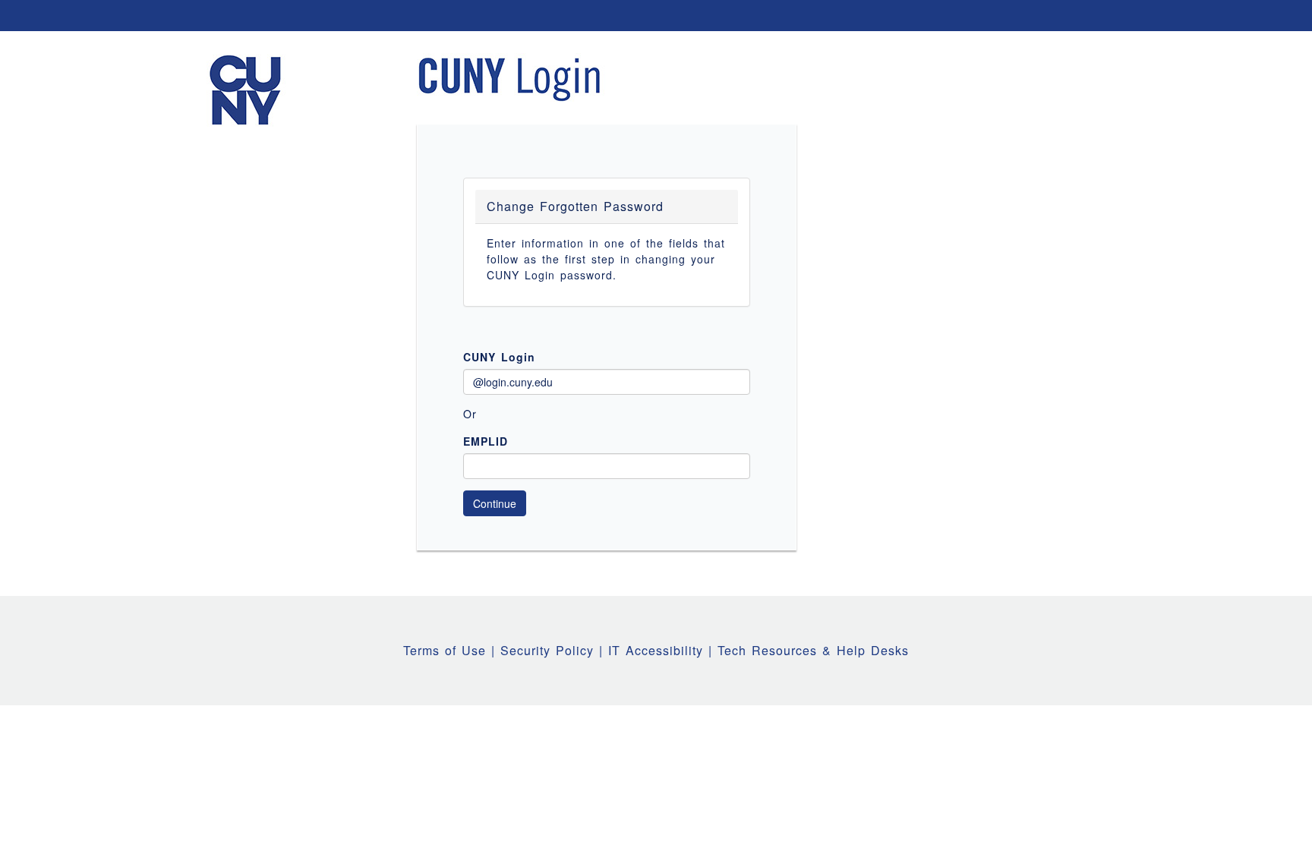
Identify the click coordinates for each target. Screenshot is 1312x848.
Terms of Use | (451, 650)
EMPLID (485, 441)
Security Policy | (554, 650)
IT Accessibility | (663, 650)
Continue (494, 503)
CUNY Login (499, 356)
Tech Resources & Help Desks (813, 650)
